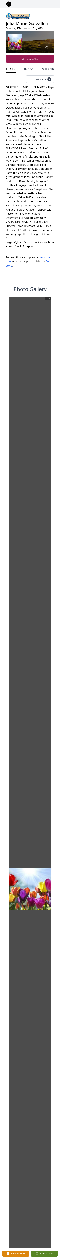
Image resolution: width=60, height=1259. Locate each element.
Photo (28, 69)
